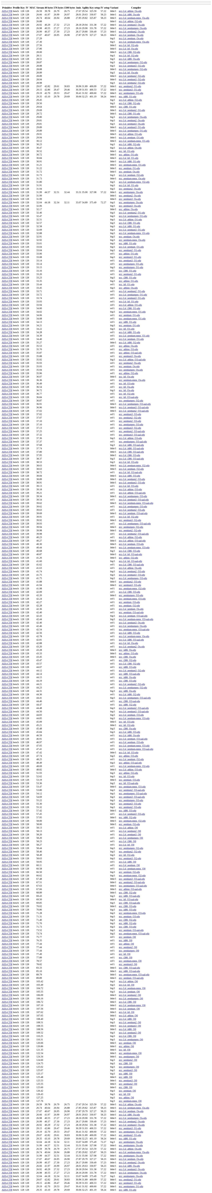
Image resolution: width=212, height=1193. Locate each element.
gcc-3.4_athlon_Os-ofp (130, 11)
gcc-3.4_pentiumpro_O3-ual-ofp (135, 404)
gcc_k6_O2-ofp (126, 393)
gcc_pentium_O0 (127, 937)
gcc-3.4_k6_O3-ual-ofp (130, 472)
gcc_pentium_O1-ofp (129, 168)
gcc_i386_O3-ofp (127, 680)
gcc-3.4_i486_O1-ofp (129, 161)
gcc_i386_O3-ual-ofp (129, 701)
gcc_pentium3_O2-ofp (130, 428)
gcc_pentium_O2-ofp (129, 605)
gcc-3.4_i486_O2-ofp (129, 144)
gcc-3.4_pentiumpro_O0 (131, 838)
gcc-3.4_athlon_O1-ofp (130, 134)
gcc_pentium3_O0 (128, 964)
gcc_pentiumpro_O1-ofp (131, 93)
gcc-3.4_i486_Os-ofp (129, 14)
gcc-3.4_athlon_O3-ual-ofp (132, 359)
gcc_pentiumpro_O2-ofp (131, 400)
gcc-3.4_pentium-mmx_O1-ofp (134, 141)
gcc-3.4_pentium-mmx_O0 (132, 868)
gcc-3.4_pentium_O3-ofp (131, 544)
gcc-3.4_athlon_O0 (128, 827)
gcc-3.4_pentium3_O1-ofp (132, 127)
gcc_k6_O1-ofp (126, 151)
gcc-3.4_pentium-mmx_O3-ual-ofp (136, 503)
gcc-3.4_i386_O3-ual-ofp (131, 452)
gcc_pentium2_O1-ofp (130, 86)
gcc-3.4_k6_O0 (126, 844)
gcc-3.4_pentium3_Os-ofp (132, 24)
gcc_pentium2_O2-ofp (130, 417)
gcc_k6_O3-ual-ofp (128, 397)
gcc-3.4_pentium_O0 (129, 865)
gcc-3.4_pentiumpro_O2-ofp (133, 62)
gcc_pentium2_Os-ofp (130, 188)
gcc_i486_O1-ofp (127, 96)
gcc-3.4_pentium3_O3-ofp (132, 482)
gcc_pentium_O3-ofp (129, 602)
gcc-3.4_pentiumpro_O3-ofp (133, 496)
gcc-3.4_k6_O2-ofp (128, 45)
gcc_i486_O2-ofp (127, 704)
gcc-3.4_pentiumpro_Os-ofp (133, 28)
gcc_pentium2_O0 (128, 947)
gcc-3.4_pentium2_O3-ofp (132, 479)
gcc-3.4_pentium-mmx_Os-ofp (134, 18)
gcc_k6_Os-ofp (126, 376)
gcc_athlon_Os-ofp (128, 209)
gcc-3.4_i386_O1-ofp (129, 113)
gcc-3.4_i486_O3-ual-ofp (131, 445)
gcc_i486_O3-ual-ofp (129, 674)
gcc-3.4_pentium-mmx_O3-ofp (134, 547)
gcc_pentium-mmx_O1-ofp (132, 165)
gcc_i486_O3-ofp (127, 667)
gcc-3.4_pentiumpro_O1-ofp (133, 130)
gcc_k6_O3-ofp (126, 383)
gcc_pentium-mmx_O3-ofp (132, 598)
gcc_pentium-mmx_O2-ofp (132, 588)
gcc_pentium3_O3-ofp (130, 414)
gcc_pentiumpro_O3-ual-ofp (133, 441)
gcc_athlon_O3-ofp (128, 349)
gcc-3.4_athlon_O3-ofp (130, 438)
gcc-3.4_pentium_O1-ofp (131, 137)
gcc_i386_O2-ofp (127, 660)
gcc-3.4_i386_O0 (127, 841)
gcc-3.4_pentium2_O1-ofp (132, 110)
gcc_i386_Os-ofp (127, 657)
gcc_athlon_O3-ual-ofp (130, 352)
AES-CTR (7, 11)
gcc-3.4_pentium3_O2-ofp (132, 65)
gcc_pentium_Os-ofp (129, 171)
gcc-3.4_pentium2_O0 (130, 831)
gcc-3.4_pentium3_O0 (130, 834)
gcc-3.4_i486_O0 (127, 862)
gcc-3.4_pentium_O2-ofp (131, 175)
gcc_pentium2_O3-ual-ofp (132, 431)
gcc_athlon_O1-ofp (128, 154)
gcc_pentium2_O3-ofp (130, 421)
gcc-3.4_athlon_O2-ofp (130, 21)
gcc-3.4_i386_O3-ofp (129, 455)
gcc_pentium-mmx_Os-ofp (132, 178)
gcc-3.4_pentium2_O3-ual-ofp (134, 411)
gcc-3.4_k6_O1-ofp (128, 158)
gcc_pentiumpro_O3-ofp (131, 424)
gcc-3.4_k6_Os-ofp (128, 48)
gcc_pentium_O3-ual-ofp (131, 612)
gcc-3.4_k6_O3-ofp (128, 462)
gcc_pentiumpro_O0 (129, 950)
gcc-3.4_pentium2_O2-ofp (132, 76)
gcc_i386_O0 (125, 957)
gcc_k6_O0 (124, 954)
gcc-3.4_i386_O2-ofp (129, 52)
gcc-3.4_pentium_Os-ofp (131, 35)
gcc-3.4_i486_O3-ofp (129, 475)
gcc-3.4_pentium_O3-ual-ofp (133, 513)
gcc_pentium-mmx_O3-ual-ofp (134, 629)
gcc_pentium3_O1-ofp (130, 89)
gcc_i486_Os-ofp (127, 650)
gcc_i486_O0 (125, 940)
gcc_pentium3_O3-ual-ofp (132, 434)
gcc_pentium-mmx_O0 (130, 961)
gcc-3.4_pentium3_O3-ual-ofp (134, 407)
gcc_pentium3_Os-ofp (130, 199)
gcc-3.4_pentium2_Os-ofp (132, 31)
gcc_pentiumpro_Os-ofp (131, 192)
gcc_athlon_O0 (126, 944)
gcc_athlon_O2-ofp (128, 373)
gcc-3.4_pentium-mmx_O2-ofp (134, 182)
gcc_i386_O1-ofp (127, 106)
